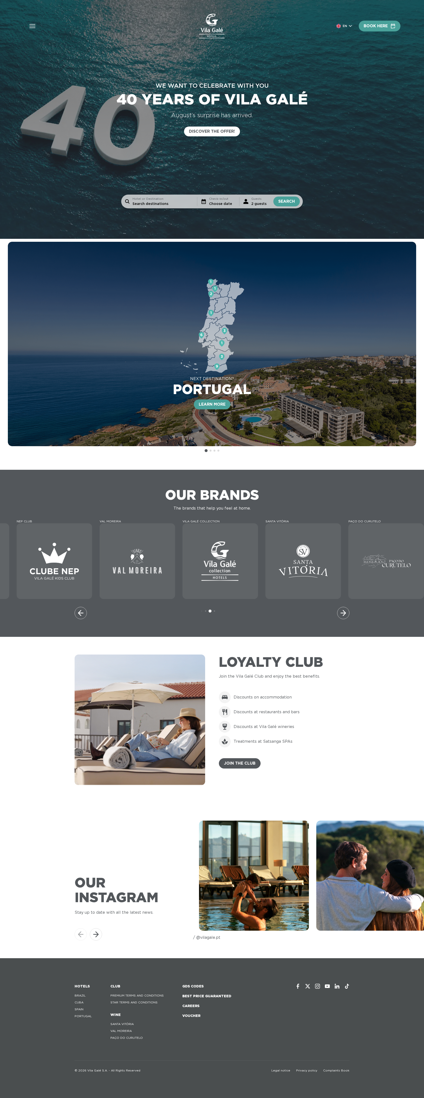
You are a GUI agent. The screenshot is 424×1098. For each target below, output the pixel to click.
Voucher (191, 1016)
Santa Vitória (122, 1024)
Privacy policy (306, 1070)
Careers (190, 1006)
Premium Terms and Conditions (137, 995)
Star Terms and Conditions (134, 1002)
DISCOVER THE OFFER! (212, 131)
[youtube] (327, 986)
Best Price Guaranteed (206, 996)
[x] (307, 986)
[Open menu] (32, 26)
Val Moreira (121, 1031)
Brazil (80, 995)
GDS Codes (193, 986)
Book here (376, 26)
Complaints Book (336, 1070)
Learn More (212, 404)
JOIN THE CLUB (239, 763)
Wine (115, 1015)
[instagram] (317, 986)
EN (345, 26)
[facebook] (297, 986)
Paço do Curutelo (126, 1038)
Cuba (79, 1002)
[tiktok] (346, 986)
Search (286, 201)
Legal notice (280, 1070)
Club (115, 986)
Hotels (82, 986)
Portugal (83, 1016)
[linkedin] (337, 986)
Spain (79, 1009)
